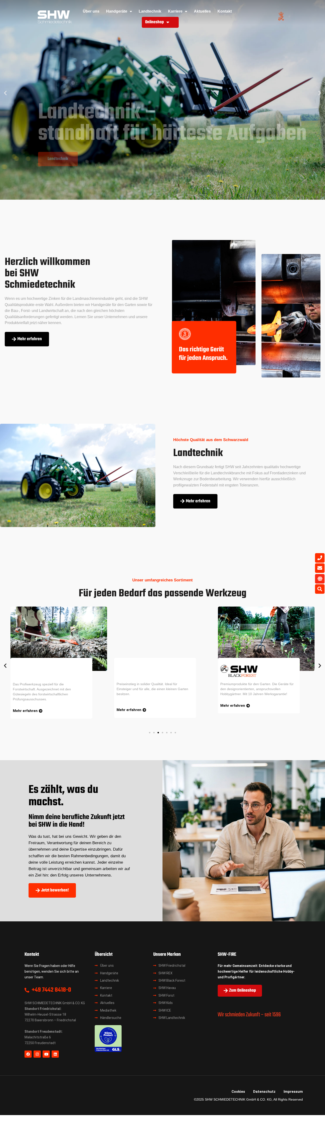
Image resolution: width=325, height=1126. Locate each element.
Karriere (175, 11)
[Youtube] (46, 1054)
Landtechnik (150, 11)
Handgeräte (116, 11)
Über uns (91, 11)
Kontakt (224, 11)
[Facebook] (28, 1054)
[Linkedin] (55, 1054)
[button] (5, 93)
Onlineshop (154, 22)
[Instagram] (37, 1054)
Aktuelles (202, 11)
